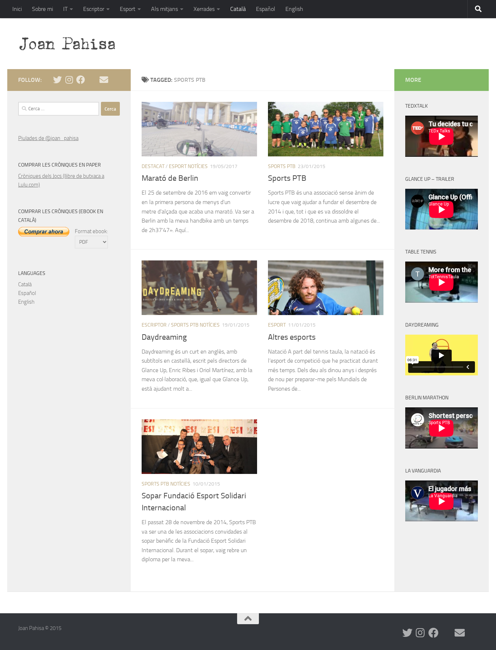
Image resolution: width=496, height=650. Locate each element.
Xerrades (204, 8)
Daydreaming (164, 337)
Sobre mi (42, 8)
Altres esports (292, 337)
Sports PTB (282, 166)
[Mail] (103, 79)
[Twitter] (57, 79)
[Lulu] (92, 79)
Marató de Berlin (170, 178)
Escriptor (93, 8)
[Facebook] (80, 79)
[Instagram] (69, 79)
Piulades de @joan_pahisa (48, 138)
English (294, 8)
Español (265, 8)
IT (65, 8)
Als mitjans (164, 8)
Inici (17, 8)
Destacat (153, 166)
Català (238, 8)
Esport (127, 8)
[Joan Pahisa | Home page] (70, 44)
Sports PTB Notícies (195, 325)
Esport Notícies (188, 166)
